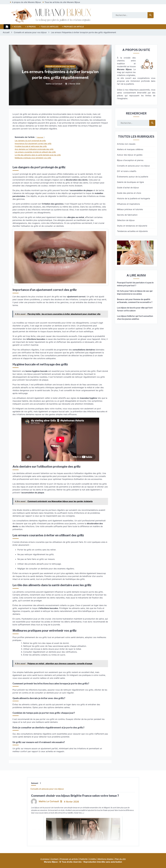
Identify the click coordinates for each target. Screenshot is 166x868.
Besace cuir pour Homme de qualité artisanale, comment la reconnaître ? (134, 300)
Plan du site (120, 859)
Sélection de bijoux (126, 220)
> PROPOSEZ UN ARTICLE (73, 27)
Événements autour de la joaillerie (132, 176)
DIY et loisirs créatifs (126, 171)
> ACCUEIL (17, 27)
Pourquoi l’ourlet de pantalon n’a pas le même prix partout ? (135, 284)
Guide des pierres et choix (129, 193)
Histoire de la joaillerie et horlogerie (133, 198)
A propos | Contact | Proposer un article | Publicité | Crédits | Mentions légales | (77, 859)
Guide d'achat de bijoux (128, 187)
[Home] (7, 26)
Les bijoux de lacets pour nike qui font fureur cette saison (135, 309)
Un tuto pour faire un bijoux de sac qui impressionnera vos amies (134, 292)
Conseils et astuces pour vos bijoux (60, 66)
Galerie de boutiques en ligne (130, 182)
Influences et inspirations (128, 204)
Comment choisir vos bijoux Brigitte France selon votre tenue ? (75, 795)
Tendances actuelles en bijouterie (132, 231)
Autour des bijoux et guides (129, 155)
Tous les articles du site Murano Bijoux (62, 2)
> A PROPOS (30, 27)
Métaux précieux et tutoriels (130, 209)
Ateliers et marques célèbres (130, 149)
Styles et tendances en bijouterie (132, 226)
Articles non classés (126, 144)
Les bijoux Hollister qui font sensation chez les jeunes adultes (135, 317)
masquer (40, 137)
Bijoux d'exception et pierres (130, 160)
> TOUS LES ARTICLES (48, 27)
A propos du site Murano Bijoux (26, 2)
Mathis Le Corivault (54, 84)
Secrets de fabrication (127, 215)
